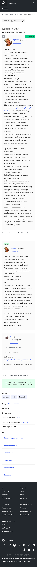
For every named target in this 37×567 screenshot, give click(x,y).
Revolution (22, 397)
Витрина (23, 488)
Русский (10, 540)
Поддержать (25, 511)
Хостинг (5, 495)
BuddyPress (7, 532)
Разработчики (7, 511)
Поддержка (6, 508)
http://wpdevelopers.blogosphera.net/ (17, 360)
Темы (22, 491)
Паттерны (23, 498)
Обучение (5, 504)
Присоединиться (26, 504)
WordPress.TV (8, 515)
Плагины (23, 495)
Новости (5, 491)
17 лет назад (17, 43)
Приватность (7, 498)
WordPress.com (8, 521)
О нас (4, 488)
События (23, 508)
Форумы (5, 9)
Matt (4, 525)
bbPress (6, 528)
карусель (6, 397)
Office (14, 397)
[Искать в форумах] (23, 20)
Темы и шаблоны (16, 14)
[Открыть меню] (34, 3)
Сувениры (24, 515)
